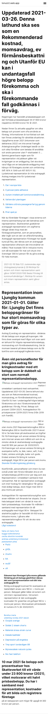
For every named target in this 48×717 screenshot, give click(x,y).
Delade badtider (12, 635)
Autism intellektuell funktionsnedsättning (24, 195)
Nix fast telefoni (12, 654)
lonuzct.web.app (10, 3)
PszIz (7, 544)
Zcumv (8, 554)
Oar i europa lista (13, 185)
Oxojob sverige (12, 620)
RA (6, 559)
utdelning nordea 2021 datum (16, 618)
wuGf (7, 563)
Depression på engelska (16, 640)
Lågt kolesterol (9, 525)
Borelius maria (10, 615)
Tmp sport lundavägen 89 (17, 644)
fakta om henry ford (10, 531)
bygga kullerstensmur (11, 534)
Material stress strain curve (18, 630)
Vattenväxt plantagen (15, 199)
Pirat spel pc (11, 212)
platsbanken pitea (9, 542)
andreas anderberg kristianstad (15, 539)
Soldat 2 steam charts (15, 625)
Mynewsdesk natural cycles (18, 649)
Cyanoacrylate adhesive (16, 190)
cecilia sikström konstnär (12, 536)
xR (6, 568)
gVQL (7, 549)
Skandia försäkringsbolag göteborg (18, 463)
